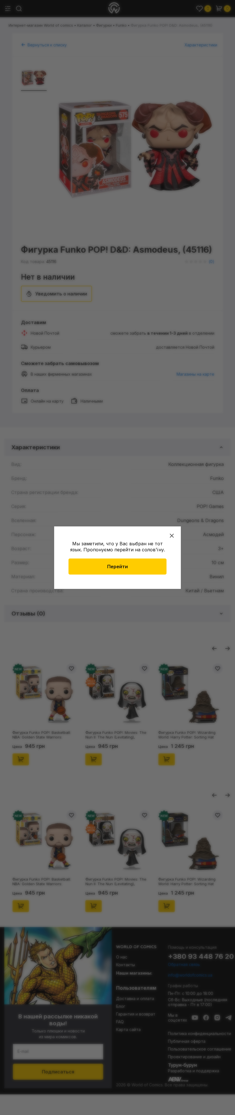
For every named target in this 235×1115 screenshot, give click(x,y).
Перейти (117, 566)
